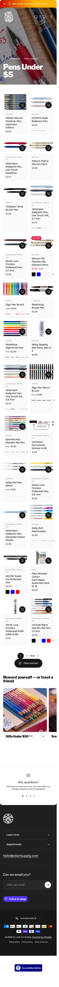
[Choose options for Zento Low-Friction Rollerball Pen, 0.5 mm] (48, 469)
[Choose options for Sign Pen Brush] (22, 292)
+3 (53, 640)
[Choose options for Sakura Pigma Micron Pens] (48, 148)
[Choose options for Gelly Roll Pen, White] (22, 469)
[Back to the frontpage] (4, 58)
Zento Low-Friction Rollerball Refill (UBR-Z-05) (15, 629)
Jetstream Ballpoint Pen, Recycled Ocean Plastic (15, 535)
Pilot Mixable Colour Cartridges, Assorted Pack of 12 (40, 580)
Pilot (34, 570)
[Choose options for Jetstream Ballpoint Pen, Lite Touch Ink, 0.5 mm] (22, 374)
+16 (27, 314)
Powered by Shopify (42, 937)
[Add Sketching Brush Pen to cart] (48, 292)
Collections (15, 58)
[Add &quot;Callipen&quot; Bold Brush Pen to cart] (22, 193)
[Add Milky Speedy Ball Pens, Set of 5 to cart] (48, 331)
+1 (27, 409)
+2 (53, 541)
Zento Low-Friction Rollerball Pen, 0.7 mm (14, 265)
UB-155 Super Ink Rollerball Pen (14, 579)
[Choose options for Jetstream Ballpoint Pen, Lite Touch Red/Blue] (22, 148)
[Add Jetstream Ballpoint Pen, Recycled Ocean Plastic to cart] (22, 515)
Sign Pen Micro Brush (41, 389)
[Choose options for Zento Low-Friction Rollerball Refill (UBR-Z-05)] (22, 609)
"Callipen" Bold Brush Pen (14, 208)
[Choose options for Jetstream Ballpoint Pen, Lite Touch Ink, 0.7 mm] (48, 193)
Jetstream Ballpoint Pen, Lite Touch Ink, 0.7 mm (40, 213)
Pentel (9, 301)
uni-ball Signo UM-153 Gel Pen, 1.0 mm (41, 627)
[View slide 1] (23, 796)
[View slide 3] (30, 796)
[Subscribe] (48, 885)
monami (35, 114)
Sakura (9, 114)
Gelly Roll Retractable (39, 529)
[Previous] (4, 4)
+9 (53, 400)
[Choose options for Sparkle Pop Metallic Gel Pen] (22, 426)
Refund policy (14, 942)
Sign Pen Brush (15, 304)
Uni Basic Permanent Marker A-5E (39, 445)
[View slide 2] (26, 796)
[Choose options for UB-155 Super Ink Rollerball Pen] (22, 561)
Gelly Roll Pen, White (14, 484)
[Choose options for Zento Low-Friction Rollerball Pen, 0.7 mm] (22, 245)
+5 (27, 357)
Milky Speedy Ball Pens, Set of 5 (41, 347)
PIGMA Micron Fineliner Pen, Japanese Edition (14, 122)
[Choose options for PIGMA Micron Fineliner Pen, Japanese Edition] (22, 105)
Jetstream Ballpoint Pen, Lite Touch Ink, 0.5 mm (14, 394)
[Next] (52, 4)
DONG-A (9, 203)
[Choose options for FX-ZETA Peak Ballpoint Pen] (48, 105)
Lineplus (36, 301)
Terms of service (41, 942)
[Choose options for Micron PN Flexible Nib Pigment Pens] (48, 245)
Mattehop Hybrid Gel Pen (14, 346)
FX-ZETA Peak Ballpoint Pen (40, 119)
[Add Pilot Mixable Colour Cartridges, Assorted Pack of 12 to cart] (48, 561)
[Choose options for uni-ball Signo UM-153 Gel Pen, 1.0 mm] (48, 609)
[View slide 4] (34, 796)
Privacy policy (27, 942)
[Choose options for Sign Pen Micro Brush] (48, 374)
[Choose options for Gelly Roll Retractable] (48, 515)
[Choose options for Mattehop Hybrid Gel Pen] (22, 331)
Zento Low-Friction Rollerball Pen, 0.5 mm (40, 489)
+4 (53, 274)
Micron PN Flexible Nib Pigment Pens (40, 261)
